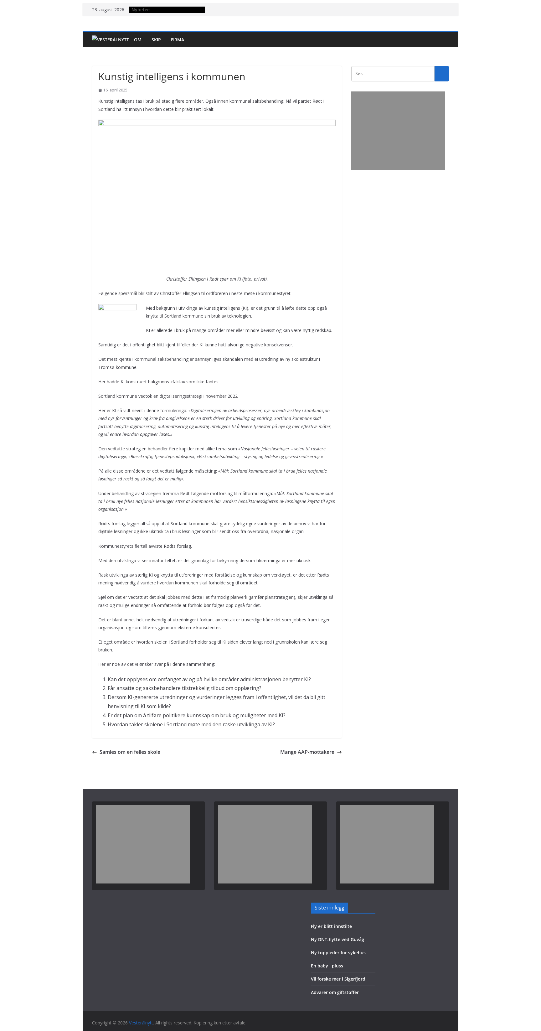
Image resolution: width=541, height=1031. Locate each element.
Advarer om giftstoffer (335, 992)
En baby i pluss (327, 966)
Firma (177, 40)
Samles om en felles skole (130, 752)
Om (138, 40)
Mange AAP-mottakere (307, 752)
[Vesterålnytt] (110, 39)
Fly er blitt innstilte (331, 926)
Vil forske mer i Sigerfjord (338, 979)
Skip (156, 40)
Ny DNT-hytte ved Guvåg (337, 939)
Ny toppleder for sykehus (338, 953)
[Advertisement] (398, 130)
